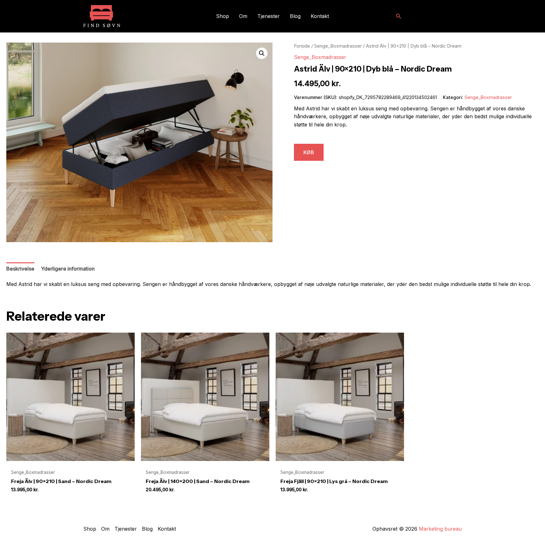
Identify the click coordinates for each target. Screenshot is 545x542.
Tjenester (268, 16)
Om (243, 16)
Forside (302, 46)
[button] (398, 16)
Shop (222, 16)
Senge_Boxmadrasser (338, 46)
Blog (295, 16)
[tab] (20, 269)
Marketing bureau (440, 529)
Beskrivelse (20, 268)
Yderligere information (68, 268)
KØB (308, 152)
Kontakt (320, 16)
